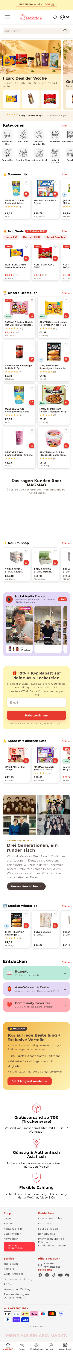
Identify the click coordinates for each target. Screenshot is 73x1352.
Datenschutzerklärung (18, 1278)
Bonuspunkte (46, 1233)
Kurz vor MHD (31, 237)
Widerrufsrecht (13, 1273)
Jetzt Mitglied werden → (29, 1081)
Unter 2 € (11, 237)
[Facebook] (40, 1275)
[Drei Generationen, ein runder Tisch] (36, 814)
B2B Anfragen (12, 1233)
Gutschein (44, 1223)
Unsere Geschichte (50, 1218)
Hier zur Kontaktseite (51, 1265)
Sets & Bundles (55, 237)
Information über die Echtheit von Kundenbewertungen (52, 1242)
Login (7, 1218)
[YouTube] (60, 1275)
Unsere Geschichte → (26, 886)
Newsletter (11, 1238)
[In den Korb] (26, 194)
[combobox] (36, 31)
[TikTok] (54, 1275)
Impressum (11, 1263)
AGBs (7, 1284)
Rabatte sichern (36, 715)
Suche (8, 1223)
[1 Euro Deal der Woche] (30, 75)
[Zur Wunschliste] (26, 182)
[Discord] (67, 1275)
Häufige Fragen (48, 1228)
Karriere (9, 1268)
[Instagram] (47, 1275)
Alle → (66, 125)
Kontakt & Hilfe (13, 1228)
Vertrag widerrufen (15, 1246)
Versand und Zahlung (17, 1289)
